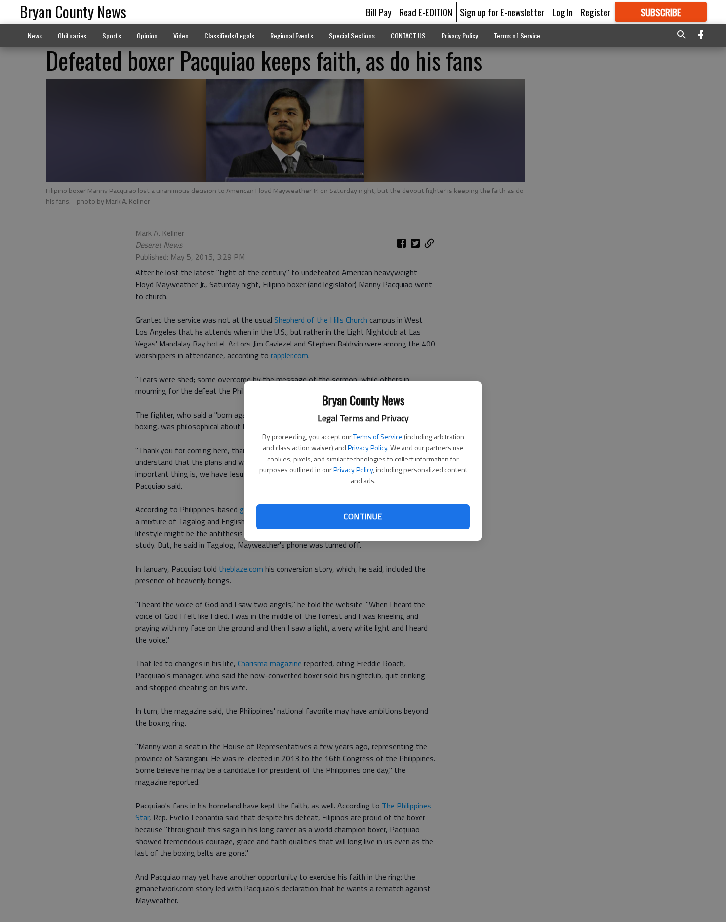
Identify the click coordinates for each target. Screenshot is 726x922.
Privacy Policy (367, 447)
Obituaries (72, 35)
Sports (111, 35)
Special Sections (352, 35)
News (35, 35)
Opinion (147, 35)
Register (595, 11)
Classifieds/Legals (229, 35)
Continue (363, 516)
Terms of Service (378, 436)
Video (181, 35)
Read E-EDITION (425, 11)
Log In (562, 11)
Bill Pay (379, 11)
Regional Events (291, 35)
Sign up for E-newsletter (502, 11)
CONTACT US (408, 35)
